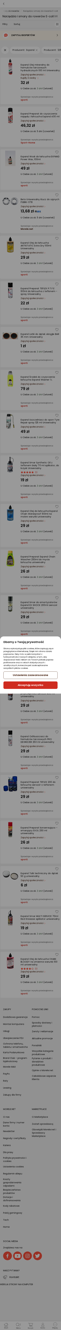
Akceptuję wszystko (30, 685)
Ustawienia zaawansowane (30, 675)
